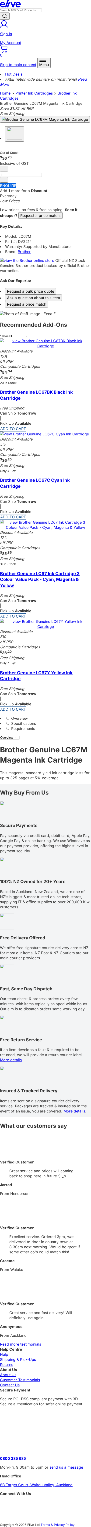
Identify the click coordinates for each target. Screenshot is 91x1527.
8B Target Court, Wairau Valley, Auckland (36, 1485)
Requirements (22, 728)
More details (11, 1060)
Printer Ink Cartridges (34, 93)
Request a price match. (40, 215)
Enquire (8, 185)
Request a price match (26, 304)
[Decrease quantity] (4, 168)
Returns (6, 1364)
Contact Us (10, 1385)
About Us (8, 1374)
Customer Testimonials (20, 1380)
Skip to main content (18, 64)
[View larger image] (45, 119)
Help (4, 1354)
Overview (19, 718)
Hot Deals (13, 74)
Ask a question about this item (33, 297)
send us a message (66, 1467)
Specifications (23, 723)
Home (5, 93)
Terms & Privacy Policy (57, 1525)
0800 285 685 (13, 1458)
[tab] (45, 718)
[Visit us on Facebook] (45, 1504)
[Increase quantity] (4, 180)
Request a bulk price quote (30, 291)
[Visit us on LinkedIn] (45, 1512)
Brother (24, 251)
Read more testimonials (20, 1344)
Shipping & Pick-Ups (18, 1359)
